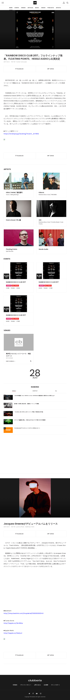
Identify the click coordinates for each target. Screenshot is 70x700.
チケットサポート (55, 685)
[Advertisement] (35, 458)
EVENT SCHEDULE (10, 361)
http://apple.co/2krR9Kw (13, 623)
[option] (14, 391)
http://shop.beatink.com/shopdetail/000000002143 (23, 613)
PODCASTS (50, 7)
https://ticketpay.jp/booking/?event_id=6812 (21, 134)
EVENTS (17, 7)
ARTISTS (58, 7)
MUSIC (37, 7)
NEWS (10, 7)
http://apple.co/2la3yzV (13, 633)
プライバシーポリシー (25, 685)
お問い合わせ (37, 685)
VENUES (23, 7)
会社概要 (46, 685)
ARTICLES (30, 7)
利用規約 (15, 685)
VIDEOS (43, 7)
